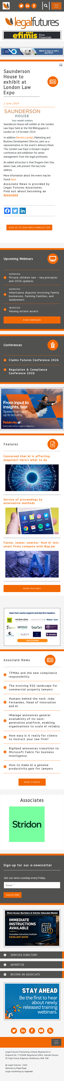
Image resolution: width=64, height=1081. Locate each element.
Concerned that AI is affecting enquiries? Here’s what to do (27, 458)
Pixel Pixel (21, 1068)
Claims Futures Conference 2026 (34, 360)
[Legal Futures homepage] (32, 23)
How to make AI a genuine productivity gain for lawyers (31, 766)
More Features (32, 588)
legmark (29, 1071)
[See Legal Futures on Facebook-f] (34, 6)
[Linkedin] (22, 210)
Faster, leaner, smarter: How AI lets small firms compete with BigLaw (31, 544)
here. (14, 179)
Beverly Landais (24, 137)
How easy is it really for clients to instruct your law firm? (33, 737)
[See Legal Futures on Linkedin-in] (27, 6)
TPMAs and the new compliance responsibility (33, 674)
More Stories (32, 782)
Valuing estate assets (23, 311)
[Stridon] (32, 824)
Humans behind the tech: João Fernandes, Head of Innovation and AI (32, 702)
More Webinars (32, 320)
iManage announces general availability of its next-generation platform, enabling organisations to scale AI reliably (34, 720)
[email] (32, 885)
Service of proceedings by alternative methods (23, 501)
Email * (10, 885)
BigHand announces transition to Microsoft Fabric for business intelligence (34, 751)
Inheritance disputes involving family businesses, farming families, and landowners (34, 296)
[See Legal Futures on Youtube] (41, 1031)
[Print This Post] (60, 64)
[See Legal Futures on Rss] (50, 1031)
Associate (11, 195)
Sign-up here (12, 895)
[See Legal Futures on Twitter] (21, 6)
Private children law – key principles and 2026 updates (33, 279)
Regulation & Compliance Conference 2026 (28, 371)
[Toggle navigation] (56, 5)
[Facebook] (7, 210)
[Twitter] (15, 210)
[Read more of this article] (32, 477)
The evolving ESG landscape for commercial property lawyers (33, 687)
